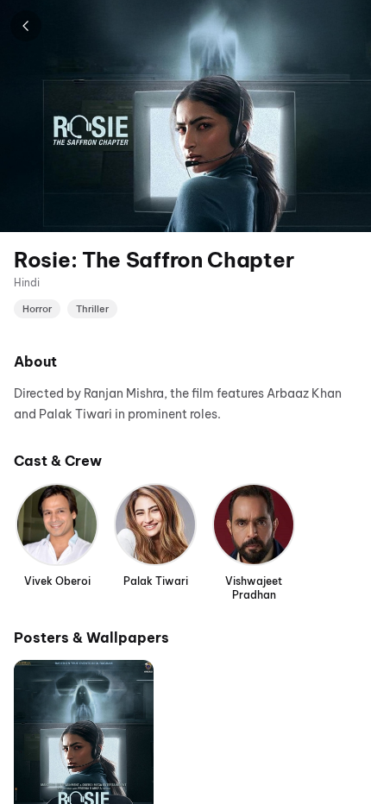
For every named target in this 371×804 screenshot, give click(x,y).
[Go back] (25, 25)
